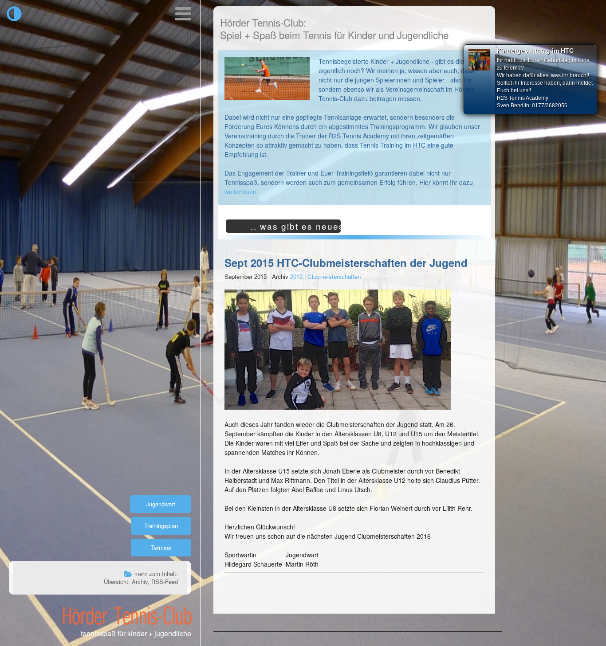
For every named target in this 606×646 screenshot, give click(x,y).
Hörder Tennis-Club (127, 615)
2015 (296, 276)
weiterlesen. (241, 191)
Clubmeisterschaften (334, 276)
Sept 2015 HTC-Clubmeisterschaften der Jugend (346, 262)
